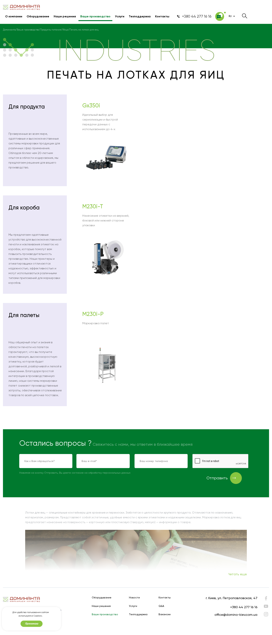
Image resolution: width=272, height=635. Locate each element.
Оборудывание (101, 597)
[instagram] (266, 614)
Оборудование (38, 16)
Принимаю (31, 623)
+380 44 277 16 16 (243, 607)
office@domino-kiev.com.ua (235, 615)
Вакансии (165, 614)
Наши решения (65, 16)
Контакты (162, 16)
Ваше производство (95, 16)
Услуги (119, 16)
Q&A (161, 606)
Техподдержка (140, 16)
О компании (13, 16)
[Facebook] (266, 599)
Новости (134, 597)
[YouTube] (266, 606)
